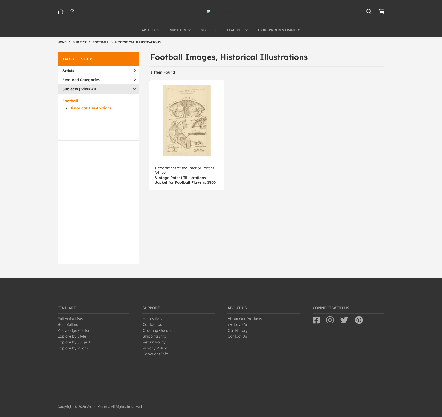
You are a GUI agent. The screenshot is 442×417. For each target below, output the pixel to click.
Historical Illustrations (90, 108)
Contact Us (152, 324)
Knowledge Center (74, 330)
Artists (68, 70)
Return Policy (154, 342)
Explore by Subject (74, 342)
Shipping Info (154, 336)
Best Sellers (68, 324)
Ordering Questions (160, 330)
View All (88, 89)
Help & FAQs (153, 318)
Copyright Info (155, 354)
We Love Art (238, 324)
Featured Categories (81, 79)
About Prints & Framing (279, 30)
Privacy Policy (155, 348)
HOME (62, 42)
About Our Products (245, 318)
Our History (238, 330)
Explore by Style (72, 336)
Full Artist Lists (70, 318)
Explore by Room (73, 348)
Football (70, 101)
